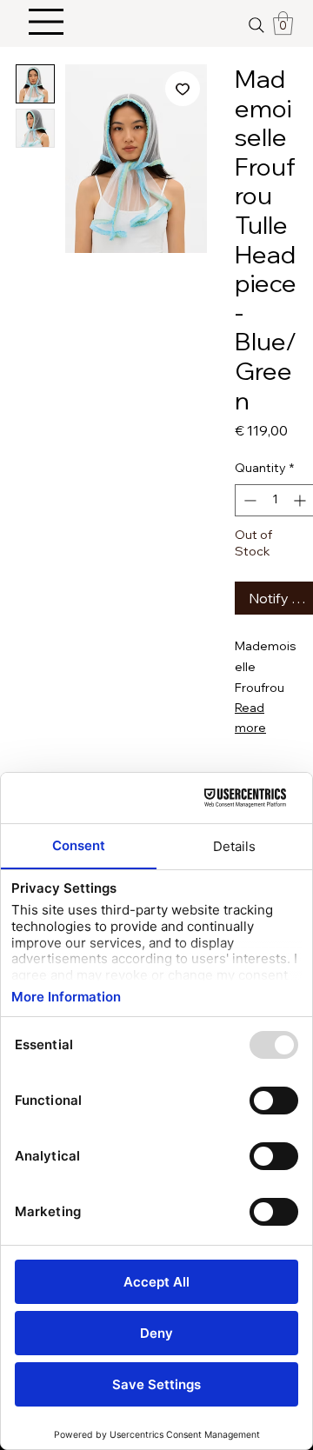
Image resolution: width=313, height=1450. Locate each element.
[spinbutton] (274, 500)
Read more (250, 717)
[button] (283, 23)
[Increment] (301, 500)
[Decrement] (248, 500)
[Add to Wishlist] (182, 88)
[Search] (256, 25)
